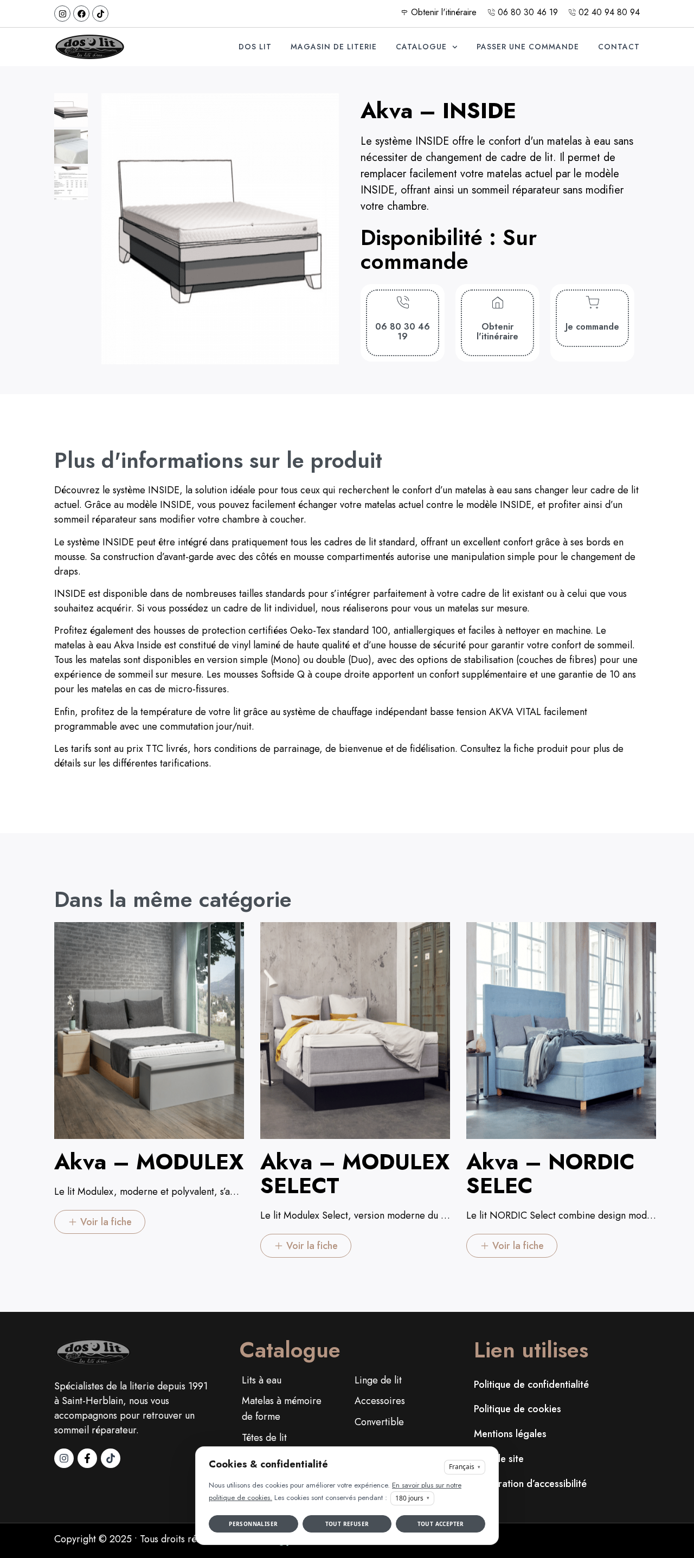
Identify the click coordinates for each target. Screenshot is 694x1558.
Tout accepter (440, 1524)
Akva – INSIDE (438, 110)
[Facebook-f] (87, 1458)
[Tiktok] (100, 13)
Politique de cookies (517, 1409)
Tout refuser (347, 1524)
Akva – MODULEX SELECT (354, 1173)
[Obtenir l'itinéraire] (497, 303)
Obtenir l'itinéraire (497, 331)
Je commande (592, 326)
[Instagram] (62, 13)
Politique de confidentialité (531, 1384)
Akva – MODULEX (148, 1161)
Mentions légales (510, 1434)
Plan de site (499, 1459)
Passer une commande (528, 46)
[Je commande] (592, 303)
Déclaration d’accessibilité (530, 1484)
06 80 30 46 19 (402, 331)
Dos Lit (255, 46)
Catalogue (421, 46)
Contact (619, 46)
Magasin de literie (334, 46)
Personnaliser (253, 1524)
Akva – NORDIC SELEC (550, 1173)
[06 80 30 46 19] (402, 303)
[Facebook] (81, 13)
